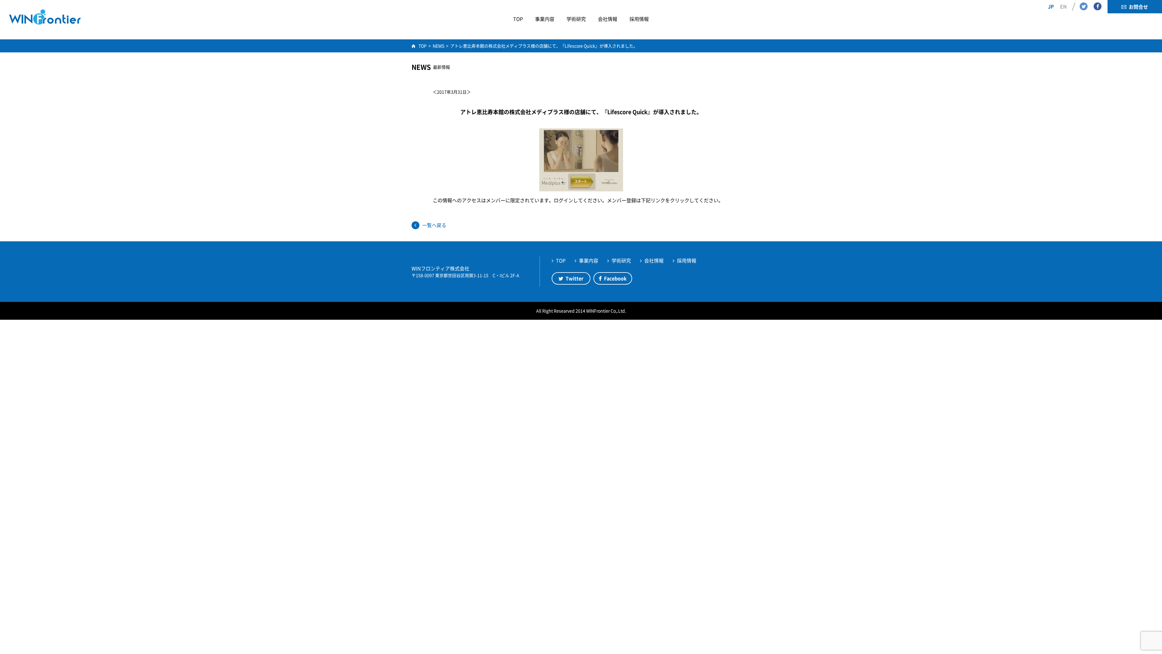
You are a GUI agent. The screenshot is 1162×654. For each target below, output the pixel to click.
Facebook (1097, 6)
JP (1051, 6)
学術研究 (621, 260)
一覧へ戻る (434, 225)
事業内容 (588, 260)
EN (1063, 6)
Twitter (1084, 6)
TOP (561, 260)
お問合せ (1138, 6)
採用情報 (686, 260)
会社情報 (654, 260)
